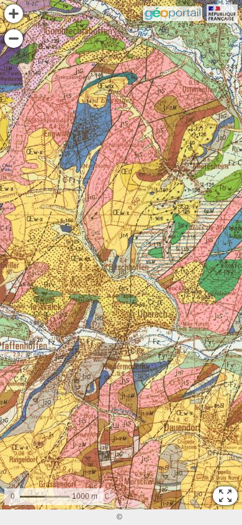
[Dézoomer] (13, 38)
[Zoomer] (13, 13)
